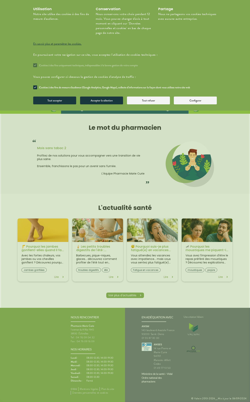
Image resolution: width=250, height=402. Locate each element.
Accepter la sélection (102, 100)
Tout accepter (54, 100)
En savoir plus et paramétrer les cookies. (57, 43)
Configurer (195, 100)
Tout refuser (148, 100)
